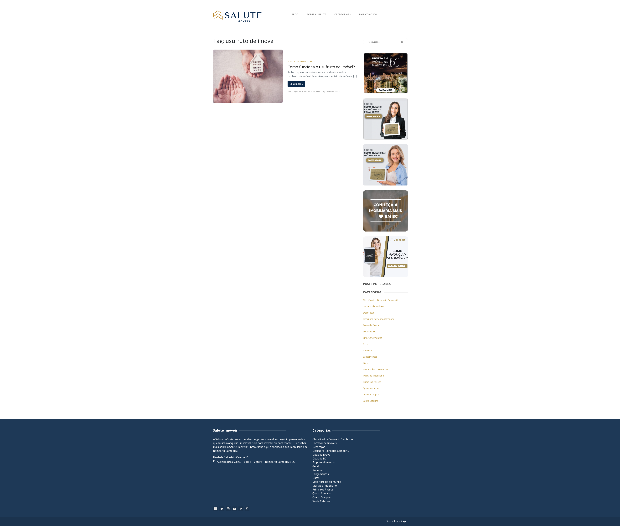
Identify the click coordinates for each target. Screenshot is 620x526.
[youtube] (234, 508)
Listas (366, 363)
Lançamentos (370, 356)
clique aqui (262, 447)
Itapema (367, 350)
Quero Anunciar (371, 388)
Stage (403, 521)
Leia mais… (296, 84)
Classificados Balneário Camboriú (380, 300)
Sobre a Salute (316, 14)
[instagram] (228, 508)
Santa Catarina (370, 400)
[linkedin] (240, 508)
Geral (365, 344)
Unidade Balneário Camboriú (230, 457)
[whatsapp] (247, 508)
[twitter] (221, 508)
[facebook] (215, 508)
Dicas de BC (369, 331)
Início (295, 14)
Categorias (341, 14)
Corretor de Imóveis (373, 306)
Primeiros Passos (372, 381)
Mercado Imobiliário (302, 61)
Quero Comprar (371, 394)
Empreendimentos (372, 337)
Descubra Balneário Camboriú (378, 318)
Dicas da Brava (371, 325)
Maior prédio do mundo (375, 369)
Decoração (369, 312)
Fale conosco (368, 14)
